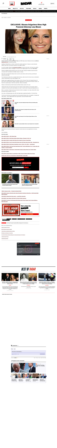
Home (2, 17)
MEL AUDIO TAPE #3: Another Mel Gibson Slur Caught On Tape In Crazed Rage (16, 140)
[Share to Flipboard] (10, 58)
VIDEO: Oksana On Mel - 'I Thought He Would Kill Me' (11, 191)
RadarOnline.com (5, 62)
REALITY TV (15, 8)
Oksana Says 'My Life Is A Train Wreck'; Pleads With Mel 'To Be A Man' (15, 155)
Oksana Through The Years (6, 227)
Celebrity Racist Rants (5, 238)
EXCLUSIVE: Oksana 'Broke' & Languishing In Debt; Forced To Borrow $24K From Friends (18, 153)
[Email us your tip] (12, 5)
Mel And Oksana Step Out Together (7, 229)
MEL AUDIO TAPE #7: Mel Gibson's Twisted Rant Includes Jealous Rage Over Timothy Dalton (19, 149)
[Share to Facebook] (4, 58)
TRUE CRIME (28, 8)
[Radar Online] (26, 3)
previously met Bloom (17, 67)
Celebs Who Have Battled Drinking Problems (8, 231)
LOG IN (53, 3)
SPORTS (45, 8)
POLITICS (22, 8)
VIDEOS (40, 8)
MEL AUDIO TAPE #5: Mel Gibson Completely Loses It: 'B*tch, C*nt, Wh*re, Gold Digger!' (18, 144)
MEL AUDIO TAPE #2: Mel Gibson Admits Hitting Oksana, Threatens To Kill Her (16, 138)
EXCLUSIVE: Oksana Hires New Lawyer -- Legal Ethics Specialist (14, 196)
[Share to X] (7, 58)
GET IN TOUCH (29, 214)
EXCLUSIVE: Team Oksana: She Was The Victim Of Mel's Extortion (14, 198)
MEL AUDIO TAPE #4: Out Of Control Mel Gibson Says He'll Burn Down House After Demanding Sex (20, 142)
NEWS (9, 8)
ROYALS (34, 8)
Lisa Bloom (9, 17)
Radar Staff (4, 56)
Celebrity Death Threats (5, 236)
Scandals (5, 17)
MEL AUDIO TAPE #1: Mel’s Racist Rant (9, 136)
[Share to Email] (13, 58)
